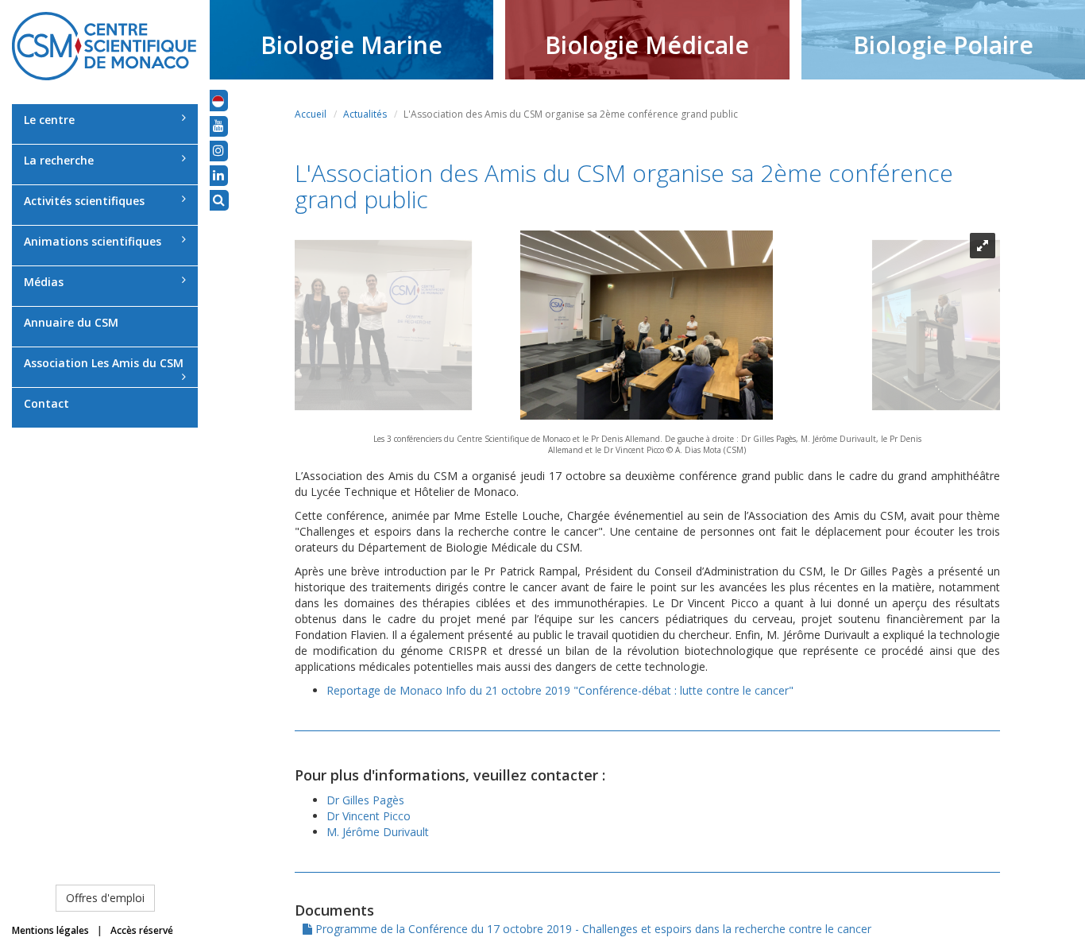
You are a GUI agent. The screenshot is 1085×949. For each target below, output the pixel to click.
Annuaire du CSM (71, 322)
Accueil (310, 114)
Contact (46, 403)
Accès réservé (141, 930)
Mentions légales (50, 930)
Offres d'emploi (105, 897)
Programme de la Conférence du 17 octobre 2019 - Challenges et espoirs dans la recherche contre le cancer (591, 928)
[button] (218, 100)
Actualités (365, 114)
